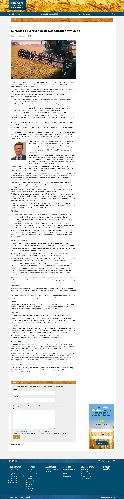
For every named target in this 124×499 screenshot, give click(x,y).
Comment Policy (87, 474)
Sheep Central (15, 472)
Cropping (31, 478)
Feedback (67, 476)
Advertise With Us (52, 470)
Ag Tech (31, 491)
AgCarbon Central (16, 474)
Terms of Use (86, 478)
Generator (112, 497)
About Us (13, 482)
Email (15, 397)
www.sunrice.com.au (30, 365)
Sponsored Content (35, 474)
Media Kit (48, 472)
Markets (30, 472)
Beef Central (14, 470)
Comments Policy (44, 433)
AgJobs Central (15, 478)
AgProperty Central (17, 476)
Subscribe (101, 443)
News (30, 470)
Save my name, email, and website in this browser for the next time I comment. (43, 406)
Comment (17, 409)
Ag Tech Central (16, 480)
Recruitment (32, 488)
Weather (31, 482)
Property (31, 480)
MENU (17, 14)
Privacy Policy (86, 476)
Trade (30, 484)
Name (15, 389)
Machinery (31, 486)
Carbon (30, 476)
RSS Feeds (67, 474)
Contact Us (85, 472)
